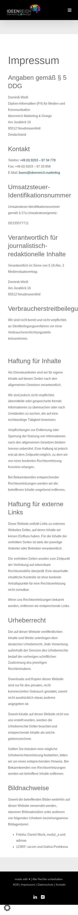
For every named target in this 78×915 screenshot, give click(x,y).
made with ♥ (22, 879)
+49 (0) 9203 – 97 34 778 (38, 160)
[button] (7, 908)
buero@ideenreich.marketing (39, 172)
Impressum (28, 884)
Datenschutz (45, 884)
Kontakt (60, 884)
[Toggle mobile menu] (70, 10)
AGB (16, 884)
